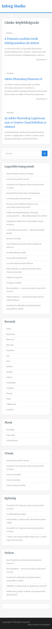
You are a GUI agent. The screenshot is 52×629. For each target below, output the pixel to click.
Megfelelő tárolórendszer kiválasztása (23, 193)
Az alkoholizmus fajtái (16, 252)
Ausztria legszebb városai (17, 179)
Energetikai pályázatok (16, 258)
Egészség (10, 334)
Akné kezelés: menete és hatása (20, 174)
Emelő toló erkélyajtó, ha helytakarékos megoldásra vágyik (23, 307)
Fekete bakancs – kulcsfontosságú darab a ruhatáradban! (25, 298)
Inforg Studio (13, 6)
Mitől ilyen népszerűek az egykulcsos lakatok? (26, 586)
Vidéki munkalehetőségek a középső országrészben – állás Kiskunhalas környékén (26, 214)
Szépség (10, 388)
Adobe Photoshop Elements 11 (23, 79)
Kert (8, 361)
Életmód (10, 339)
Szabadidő (11, 383)
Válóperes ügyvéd (14, 277)
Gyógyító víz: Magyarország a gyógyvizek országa (25, 186)
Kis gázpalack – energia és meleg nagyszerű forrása (26, 290)
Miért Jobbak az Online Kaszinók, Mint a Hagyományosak (23, 270)
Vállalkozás (11, 404)
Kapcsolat (10, 435)
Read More (41, 60)
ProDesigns (45, 624)
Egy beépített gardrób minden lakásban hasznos (24, 245)
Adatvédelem (12, 440)
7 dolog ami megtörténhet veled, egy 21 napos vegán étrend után (26, 538)
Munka (9, 372)
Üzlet (8, 399)
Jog (7, 356)
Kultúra (9, 33)
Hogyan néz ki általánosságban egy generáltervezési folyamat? (22, 205)
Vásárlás (10, 73)
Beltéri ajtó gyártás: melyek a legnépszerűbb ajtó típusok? (25, 593)
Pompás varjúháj (13, 283)
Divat (8, 329)
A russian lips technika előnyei (19, 263)
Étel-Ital (9, 345)
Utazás (9, 393)
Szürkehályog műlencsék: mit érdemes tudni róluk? (26, 521)
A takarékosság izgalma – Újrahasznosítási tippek (25, 231)
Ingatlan (10, 350)
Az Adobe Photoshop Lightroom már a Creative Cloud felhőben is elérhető (25, 122)
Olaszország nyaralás (15, 485)
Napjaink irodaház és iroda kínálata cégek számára (24, 223)
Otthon (9, 377)
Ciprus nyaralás (13, 480)
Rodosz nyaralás (13, 238)
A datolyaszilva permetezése (18, 198)
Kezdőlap (10, 430)
